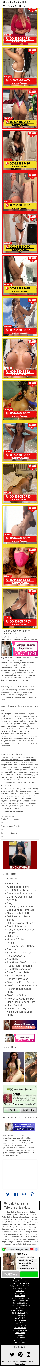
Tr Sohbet (20, 1335)
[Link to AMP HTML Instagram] (24, 1195)
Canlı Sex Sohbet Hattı (20, 1301)
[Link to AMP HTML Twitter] (8, 1195)
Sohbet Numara (20, 1278)
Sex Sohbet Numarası (9, 833)
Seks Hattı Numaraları (9, 637)
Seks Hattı (20, 1323)
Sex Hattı (20, 1291)
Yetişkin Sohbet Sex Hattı (20, 1286)
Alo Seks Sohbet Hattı (20, 1298)
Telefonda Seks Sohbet (20, 1310)
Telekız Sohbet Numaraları (11, 819)
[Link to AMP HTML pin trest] (32, 1195)
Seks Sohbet (20, 1318)
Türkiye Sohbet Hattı (20, 1313)
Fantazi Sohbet (20, 1320)
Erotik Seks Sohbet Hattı (20, 1306)
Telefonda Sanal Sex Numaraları (13, 826)
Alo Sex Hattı (20, 1293)
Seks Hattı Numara (20, 1330)
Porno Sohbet (20, 1296)
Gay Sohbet (20, 1338)
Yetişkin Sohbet (20, 1340)
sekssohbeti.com (20, 1364)
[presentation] (33, 1067)
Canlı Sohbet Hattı (20, 1303)
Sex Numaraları (20, 1328)
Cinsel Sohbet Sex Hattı (20, 1283)
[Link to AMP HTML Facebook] (16, 1195)
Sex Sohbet (20, 1308)
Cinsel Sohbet (20, 1333)
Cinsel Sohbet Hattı (20, 1281)
